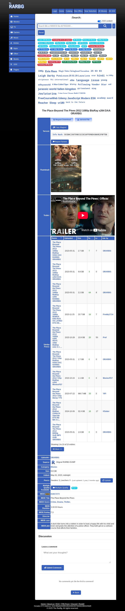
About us (50, 604)
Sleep (53, 102)
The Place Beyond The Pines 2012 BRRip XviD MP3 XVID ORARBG (56, 432)
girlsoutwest (83, 89)
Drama (60, 502)
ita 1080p (109, 75)
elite (72, 80)
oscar (93, 75)
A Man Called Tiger (60, 84)
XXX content (107, 21)
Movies (16, 22)
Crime (53, 502)
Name (54, 238)
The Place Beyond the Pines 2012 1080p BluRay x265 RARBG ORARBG (56, 292)
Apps (15, 48)
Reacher (43, 102)
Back (76, 593)
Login (54, 11)
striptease (43, 80)
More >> (58, 449)
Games (16, 32)
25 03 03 (96, 71)
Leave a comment (49, 547)
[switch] (99, 21)
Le (96, 238)
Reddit (81, 604)
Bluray (73, 84)
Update (107, 480)
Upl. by (105, 238)
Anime (16, 43)
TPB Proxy (65, 604)
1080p (41, 71)
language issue (87, 80)
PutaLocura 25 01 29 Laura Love (73, 75)
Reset (41, 33)
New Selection (90, 11)
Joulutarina (47, 93)
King (94, 89)
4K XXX (112, 11)
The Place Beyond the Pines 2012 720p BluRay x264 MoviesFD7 (57, 378)
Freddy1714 (108, 314)
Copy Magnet (60, 127)
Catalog (69, 11)
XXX (15, 64)
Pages (16, 70)
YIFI (104, 394)
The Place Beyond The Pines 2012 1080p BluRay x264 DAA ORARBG (56, 271)
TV (14, 27)
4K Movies (102, 11)
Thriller (67, 502)
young (104, 80)
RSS (58, 604)
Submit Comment (53, 568)
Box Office (78, 11)
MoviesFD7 (108, 378)
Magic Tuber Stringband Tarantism (74, 71)
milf (109, 84)
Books (16, 59)
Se (89, 238)
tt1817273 (55, 494)
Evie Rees (51, 71)
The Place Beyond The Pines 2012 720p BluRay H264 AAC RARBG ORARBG (57, 359)
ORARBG (107, 251)
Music (15, 38)
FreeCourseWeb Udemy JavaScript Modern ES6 (67, 98)
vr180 (61, 102)
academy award (105, 98)
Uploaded (68, 238)
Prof (105, 337)
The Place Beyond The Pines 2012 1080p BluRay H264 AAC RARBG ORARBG (57, 250)
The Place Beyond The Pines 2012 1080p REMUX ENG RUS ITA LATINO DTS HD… (57, 314)
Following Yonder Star (92, 84)
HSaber (106, 411)
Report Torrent (60, 142)
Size (79, 238)
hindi (101, 75)
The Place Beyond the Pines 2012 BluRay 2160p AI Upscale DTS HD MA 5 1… (56, 411)
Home (61, 11)
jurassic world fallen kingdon (57, 89)
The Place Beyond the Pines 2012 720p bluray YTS (57, 393)
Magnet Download (63, 120)
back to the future (75, 102)
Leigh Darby (46, 75)
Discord (74, 604)
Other (15, 54)
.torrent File (84, 120)
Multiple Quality (61, 488)
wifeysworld (44, 84)
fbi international (59, 80)
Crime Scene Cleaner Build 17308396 (72, 93)
